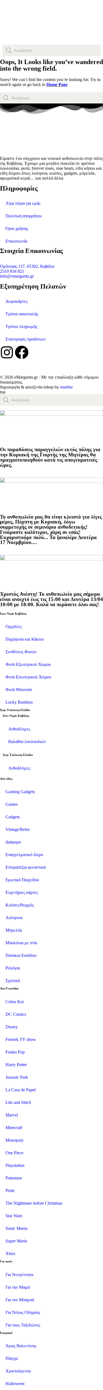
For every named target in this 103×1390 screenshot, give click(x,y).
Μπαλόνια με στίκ (21, 942)
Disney (11, 1026)
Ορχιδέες (13, 626)
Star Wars (13, 1215)
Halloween (14, 1383)
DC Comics (15, 1014)
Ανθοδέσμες (19, 729)
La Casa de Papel (20, 1089)
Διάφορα (13, 842)
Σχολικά (12, 980)
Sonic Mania (16, 1228)
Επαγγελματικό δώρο (24, 854)
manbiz (66, 387)
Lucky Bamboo (19, 702)
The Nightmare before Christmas (33, 1203)
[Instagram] (7, 352)
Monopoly (14, 1140)
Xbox (10, 1253)
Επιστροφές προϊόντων (25, 339)
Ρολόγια (12, 968)
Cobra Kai (14, 1001)
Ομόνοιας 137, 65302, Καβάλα (27, 266)
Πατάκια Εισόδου (21, 955)
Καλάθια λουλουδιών (27, 741)
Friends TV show (20, 1039)
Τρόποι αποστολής (21, 314)
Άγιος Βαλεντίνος (20, 1345)
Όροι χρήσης (16, 228)
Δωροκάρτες (16, 301)
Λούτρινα (13, 917)
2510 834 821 (12, 271)
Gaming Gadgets (20, 791)
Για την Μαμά (17, 1287)
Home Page (57, 84)
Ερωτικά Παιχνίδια (22, 879)
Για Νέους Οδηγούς (22, 1312)
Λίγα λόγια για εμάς (22, 203)
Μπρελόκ (13, 930)
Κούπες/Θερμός (19, 905)
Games (11, 804)
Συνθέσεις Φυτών (21, 651)
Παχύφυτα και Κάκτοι (24, 639)
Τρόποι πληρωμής (21, 326)
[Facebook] (22, 352)
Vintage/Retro (17, 829)
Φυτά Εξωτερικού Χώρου (28, 664)
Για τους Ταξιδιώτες (22, 1325)
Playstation (14, 1165)
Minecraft (13, 1127)
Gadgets (12, 817)
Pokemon (13, 1178)
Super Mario (16, 1241)
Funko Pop (15, 1052)
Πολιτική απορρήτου (23, 216)
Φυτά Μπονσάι (18, 689)
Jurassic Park (16, 1077)
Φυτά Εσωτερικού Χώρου (28, 677)
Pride (10, 1190)
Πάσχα (11, 1358)
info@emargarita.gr (17, 276)
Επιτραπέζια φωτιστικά (25, 867)
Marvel (11, 1115)
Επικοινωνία (16, 241)
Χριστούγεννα (17, 1371)
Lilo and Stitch (18, 1102)
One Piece (14, 1152)
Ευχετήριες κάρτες (21, 892)
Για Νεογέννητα (19, 1274)
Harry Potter (16, 1064)
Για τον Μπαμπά (19, 1299)
